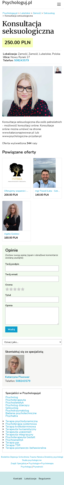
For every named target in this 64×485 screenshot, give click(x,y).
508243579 (21, 60)
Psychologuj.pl (17, 2)
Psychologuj (26, 467)
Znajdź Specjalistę (19, 463)
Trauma (33, 457)
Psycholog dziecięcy (17, 405)
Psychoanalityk (14, 440)
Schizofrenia (23, 457)
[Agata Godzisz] (16, 216)
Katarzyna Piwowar (17, 377)
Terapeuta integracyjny (19, 434)
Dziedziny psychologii (53, 457)
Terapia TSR (13, 445)
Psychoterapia (47, 463)
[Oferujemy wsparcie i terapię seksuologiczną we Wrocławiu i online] (16, 173)
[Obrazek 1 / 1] (27, 91)
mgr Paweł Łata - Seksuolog (47, 191)
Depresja (14, 457)
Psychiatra (12, 416)
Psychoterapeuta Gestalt (20, 437)
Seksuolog (12, 408)
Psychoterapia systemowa (21, 424)
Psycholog (12, 397)
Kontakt (17, 478)
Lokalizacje (30, 478)
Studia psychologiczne (32, 460)
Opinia (9, 305)
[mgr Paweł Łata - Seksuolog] (47, 173)
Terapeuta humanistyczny (21, 429)
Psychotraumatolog (17, 410)
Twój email (11, 274)
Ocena (9, 285)
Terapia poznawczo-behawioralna (26, 448)
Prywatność (38, 467)
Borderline (5, 457)
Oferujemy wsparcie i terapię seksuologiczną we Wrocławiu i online (16, 191)
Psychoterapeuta (16, 400)
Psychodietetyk (15, 402)
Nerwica (40, 457)
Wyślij (11, 329)
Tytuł (8, 295)
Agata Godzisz (11, 234)
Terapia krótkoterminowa (21, 426)
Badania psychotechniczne (21, 413)
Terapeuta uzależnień (18, 432)
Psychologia (34, 463)
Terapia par (12, 442)
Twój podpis (12, 264)
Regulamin (45, 478)
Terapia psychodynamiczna (22, 421)
